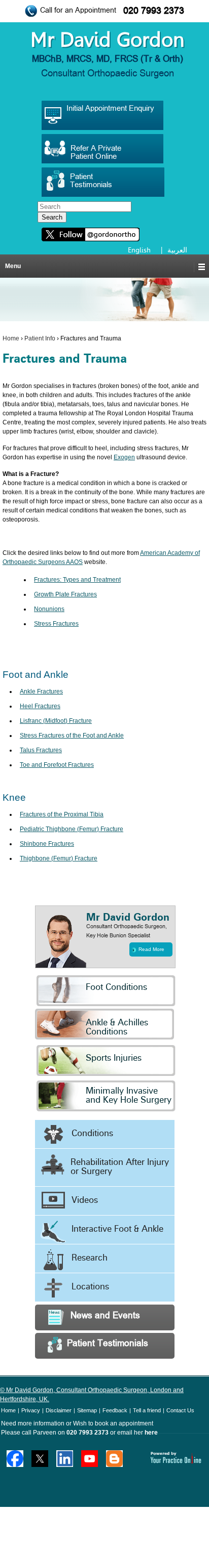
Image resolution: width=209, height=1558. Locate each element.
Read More (151, 949)
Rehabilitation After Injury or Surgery (120, 1167)
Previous (9, 803)
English (139, 250)
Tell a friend (147, 1410)
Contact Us (180, 1410)
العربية (177, 250)
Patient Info (39, 338)
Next (199, 803)
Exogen (124, 457)
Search (52, 217)
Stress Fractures (56, 623)
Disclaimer (59, 1410)
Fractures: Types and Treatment (77, 579)
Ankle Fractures (41, 691)
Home (11, 338)
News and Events (105, 1316)
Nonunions (49, 609)
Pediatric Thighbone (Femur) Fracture (71, 829)
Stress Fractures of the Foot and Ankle (72, 735)
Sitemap (87, 1410)
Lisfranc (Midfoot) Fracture (56, 720)
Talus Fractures (41, 750)
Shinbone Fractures (47, 843)
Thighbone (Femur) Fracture (58, 858)
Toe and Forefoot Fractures (57, 764)
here (151, 1432)
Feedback (114, 1410)
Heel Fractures (40, 706)
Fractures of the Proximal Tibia (61, 814)
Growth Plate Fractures (65, 594)
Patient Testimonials (107, 1344)
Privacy (30, 1410)
